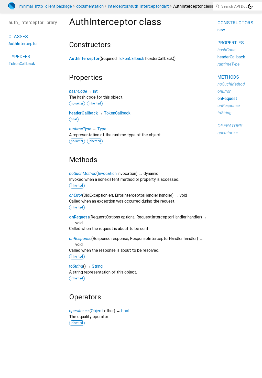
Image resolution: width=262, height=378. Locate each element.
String (97, 266)
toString (76, 266)
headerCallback (83, 113)
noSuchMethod (82, 173)
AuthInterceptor (84, 58)
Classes (18, 36)
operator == (79, 310)
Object (97, 310)
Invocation (107, 173)
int (95, 91)
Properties (230, 42)
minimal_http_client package (45, 6)
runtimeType (80, 129)
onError (75, 195)
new (221, 29)
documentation (90, 6)
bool (125, 310)
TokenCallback (131, 58)
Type (101, 129)
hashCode (78, 91)
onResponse (80, 238)
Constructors (235, 22)
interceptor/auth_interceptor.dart (138, 6)
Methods (228, 77)
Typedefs (19, 56)
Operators (229, 125)
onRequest (79, 217)
